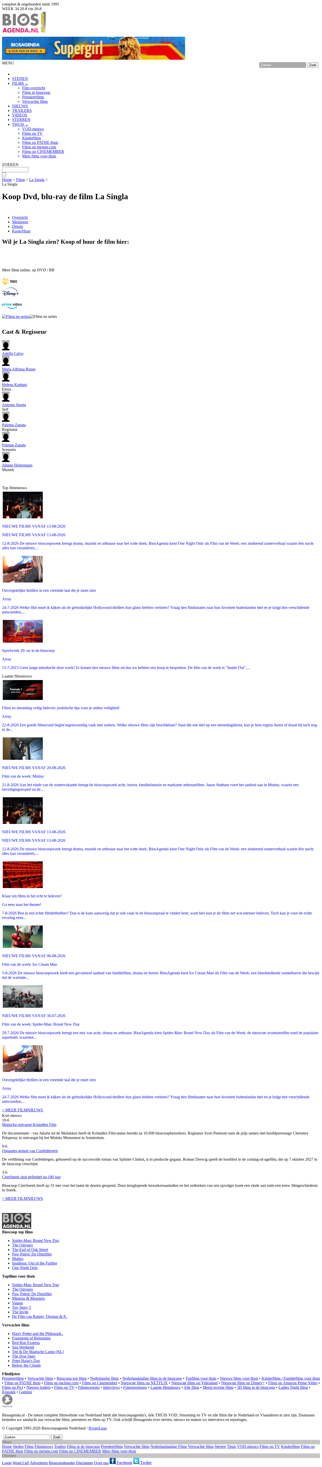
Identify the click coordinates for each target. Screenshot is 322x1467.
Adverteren (39, 1462)
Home (7, 180)
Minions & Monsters (28, 1298)
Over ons (101, 1462)
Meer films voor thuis (39, 156)
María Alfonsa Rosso (18, 369)
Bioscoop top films (72, 1378)
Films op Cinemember (99, 1383)
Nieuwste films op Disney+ (243, 1383)
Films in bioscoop (36, 92)
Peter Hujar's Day (26, 1361)
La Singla (37, 180)
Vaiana (17, 1303)
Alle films (191, 1387)
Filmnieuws (43, 1446)
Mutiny (18, 1258)
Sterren (220, 1446)
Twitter (145, 1462)
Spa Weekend (23, 1347)
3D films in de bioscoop (256, 1387)
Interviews (111, 1387)
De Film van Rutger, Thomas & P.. (39, 1316)
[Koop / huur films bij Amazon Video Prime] (12, 307)
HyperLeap (98, 1428)
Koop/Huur (21, 231)
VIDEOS (19, 115)
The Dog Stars (23, 1356)
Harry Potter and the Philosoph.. (37, 1333)
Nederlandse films (104, 1378)
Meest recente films (218, 1387)
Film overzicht (33, 88)
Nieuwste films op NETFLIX (144, 1383)
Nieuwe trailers (38, 1387)
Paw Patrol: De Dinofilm (32, 1254)
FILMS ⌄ (20, 83)
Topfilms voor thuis (200, 1378)
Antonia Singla (14, 405)
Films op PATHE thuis (40, 142)
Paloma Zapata (14, 425)
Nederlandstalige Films (168, 1446)
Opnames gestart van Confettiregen (30, 1151)
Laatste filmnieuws (165, 1387)
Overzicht (20, 217)
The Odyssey (22, 1245)
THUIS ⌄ (20, 124)
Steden (18, 1446)
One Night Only (25, 1268)
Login (7, 1462)
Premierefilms (33, 97)
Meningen (20, 222)
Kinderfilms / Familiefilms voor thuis (291, 1378)
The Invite (20, 1312)
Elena (14, 387)
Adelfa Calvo (12, 353)
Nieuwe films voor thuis (239, 1378)
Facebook (124, 1462)
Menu (6, 1442)
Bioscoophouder (62, 1462)
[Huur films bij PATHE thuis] (9, 285)
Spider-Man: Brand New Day (35, 1240)
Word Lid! (21, 1462)
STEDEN (20, 78)
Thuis (231, 1446)
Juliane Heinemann (17, 465)
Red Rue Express (26, 1342)
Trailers (60, 1446)
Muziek (17, 467)
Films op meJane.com (61, 1383)
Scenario (14, 447)
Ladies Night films (293, 1387)
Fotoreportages (135, 1387)
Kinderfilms (31, 138)
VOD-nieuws (33, 129)
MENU (8, 63)
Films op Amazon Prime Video (292, 1383)
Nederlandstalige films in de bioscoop (152, 1378)
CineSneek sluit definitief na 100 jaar (31, 1177)
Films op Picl (12, 1387)
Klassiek (9, 1392)
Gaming (25, 1392)
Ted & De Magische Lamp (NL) (38, 1352)
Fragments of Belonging (31, 1338)
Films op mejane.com (39, 147)
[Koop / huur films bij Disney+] (10, 295)
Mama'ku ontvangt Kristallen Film (29, 1124)
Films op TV (32, 133)
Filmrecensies (89, 1387)
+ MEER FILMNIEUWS (22, 1110)
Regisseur (14, 427)
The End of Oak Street (30, 1249)
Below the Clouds (26, 1365)
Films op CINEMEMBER (43, 151)
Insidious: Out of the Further (34, 1263)
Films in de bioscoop (83, 1446)
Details (17, 226)
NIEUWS (20, 106)
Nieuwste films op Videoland (194, 1383)
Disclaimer (84, 1462)
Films (20, 180)
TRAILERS (22, 110)
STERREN (21, 119)
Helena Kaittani (14, 385)
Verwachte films (35, 101)
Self (14, 407)
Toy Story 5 (21, 1307)
